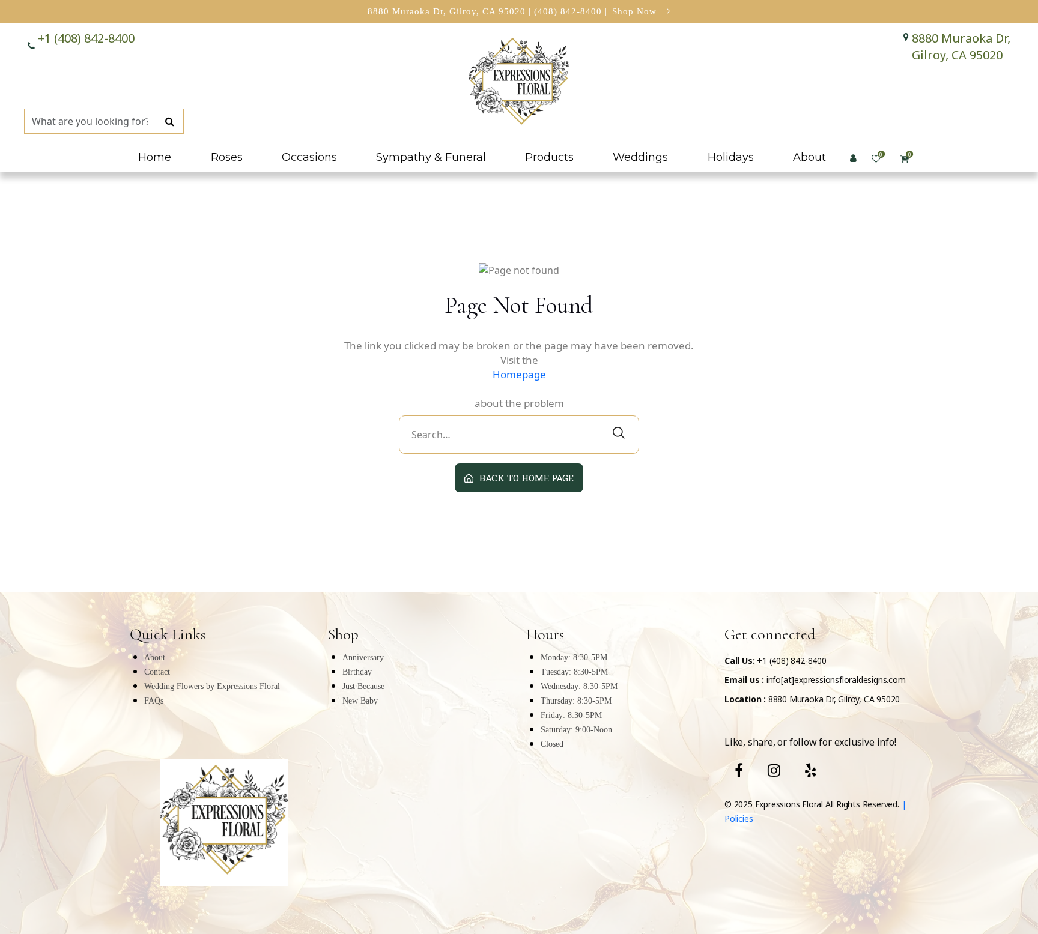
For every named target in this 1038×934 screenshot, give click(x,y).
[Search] (170, 121)
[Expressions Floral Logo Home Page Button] (519, 83)
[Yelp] (811, 770)
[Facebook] (738, 770)
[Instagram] (774, 770)
